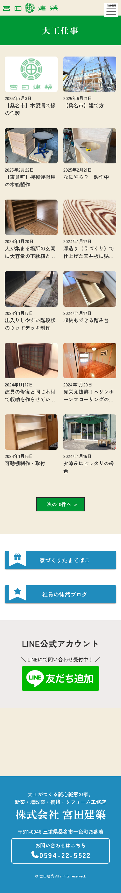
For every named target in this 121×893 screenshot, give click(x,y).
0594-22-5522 (63, 851)
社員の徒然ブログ (64, 594)
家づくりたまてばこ (64, 560)
